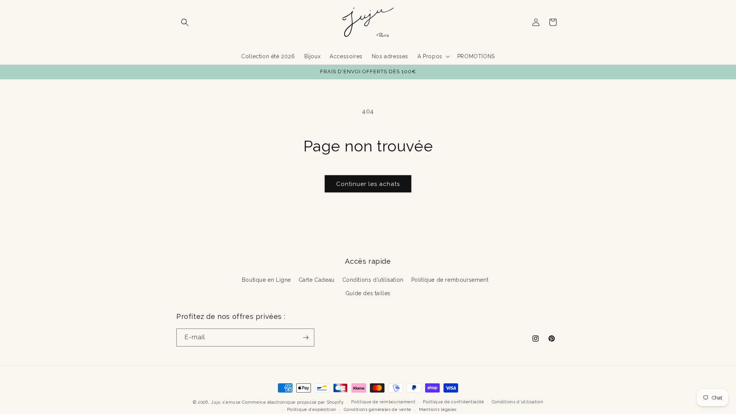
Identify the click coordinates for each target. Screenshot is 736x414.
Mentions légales (438, 409)
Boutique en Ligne (266, 280)
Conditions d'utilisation (373, 280)
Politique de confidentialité (453, 401)
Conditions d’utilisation (518, 401)
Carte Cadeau (317, 280)
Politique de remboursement (450, 280)
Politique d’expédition (311, 409)
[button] (184, 22)
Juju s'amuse (225, 402)
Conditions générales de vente (377, 409)
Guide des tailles (368, 293)
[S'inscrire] (305, 338)
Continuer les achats (368, 184)
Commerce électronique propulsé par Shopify (292, 402)
